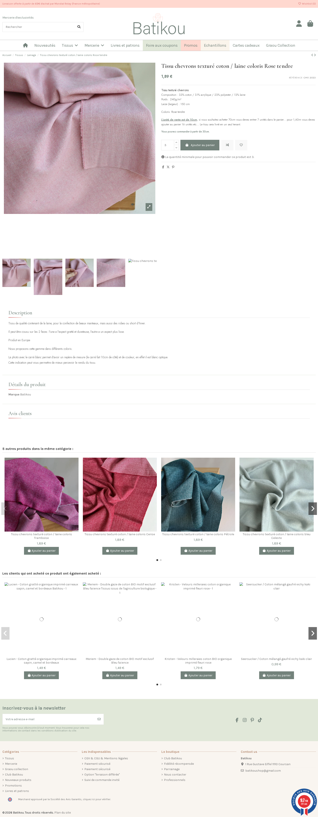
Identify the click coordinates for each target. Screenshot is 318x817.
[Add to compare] (227, 145)
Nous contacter (175, 774)
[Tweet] (168, 167)
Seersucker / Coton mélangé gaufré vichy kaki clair (276, 659)
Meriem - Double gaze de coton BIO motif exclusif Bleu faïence (120, 660)
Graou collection (16, 769)
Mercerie (11, 764)
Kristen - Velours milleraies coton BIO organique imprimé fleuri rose (198, 660)
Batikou (25, 394)
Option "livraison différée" (102, 774)
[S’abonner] (99, 719)
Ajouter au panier (203, 145)
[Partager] (163, 167)
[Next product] (315, 55)
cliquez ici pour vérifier (96, 799)
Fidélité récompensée (179, 764)
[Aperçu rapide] (75, 479)
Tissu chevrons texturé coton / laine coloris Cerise (120, 534)
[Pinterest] (173, 167)
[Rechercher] (79, 27)
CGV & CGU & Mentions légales (106, 758)
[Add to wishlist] (241, 145)
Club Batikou (14, 774)
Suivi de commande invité (101, 780)
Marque (13, 394)
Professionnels (174, 780)
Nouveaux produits (18, 780)
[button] (157, 560)
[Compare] (75, 464)
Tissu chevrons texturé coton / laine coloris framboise (41, 536)
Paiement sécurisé (97, 764)
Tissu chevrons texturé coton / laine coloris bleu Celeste (276, 536)
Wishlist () (308, 3)
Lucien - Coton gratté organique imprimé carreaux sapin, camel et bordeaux (41, 660)
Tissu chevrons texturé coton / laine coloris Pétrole (198, 534)
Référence (296, 78)
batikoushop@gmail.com (263, 770)
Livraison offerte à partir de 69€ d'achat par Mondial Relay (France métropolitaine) (51, 3)
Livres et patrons (17, 791)
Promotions (13, 785)
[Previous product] (312, 55)
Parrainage (172, 769)
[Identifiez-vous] (299, 23)
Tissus (9, 758)
